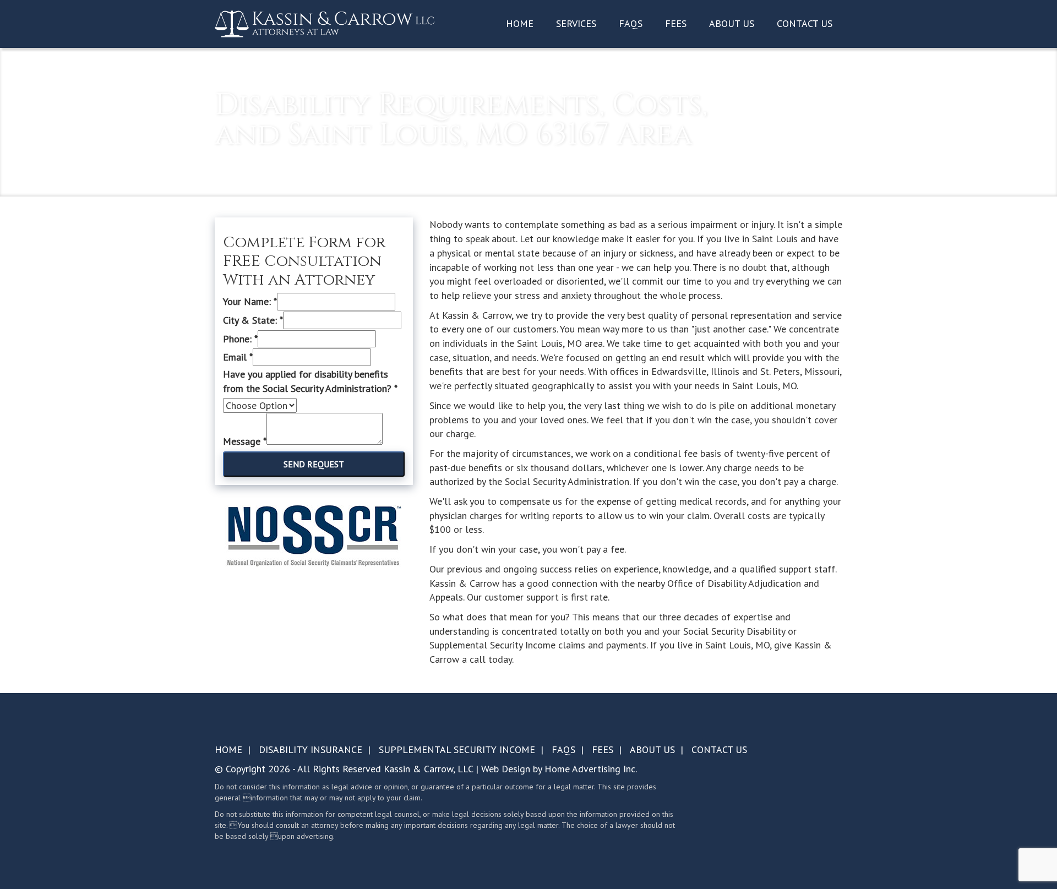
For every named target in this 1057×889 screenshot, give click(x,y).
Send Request (314, 464)
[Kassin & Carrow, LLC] (325, 23)
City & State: (253, 320)
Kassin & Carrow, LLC (428, 768)
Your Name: (250, 301)
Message (244, 441)
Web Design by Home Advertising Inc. (559, 768)
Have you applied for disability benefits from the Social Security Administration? (310, 381)
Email (238, 357)
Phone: (240, 338)
